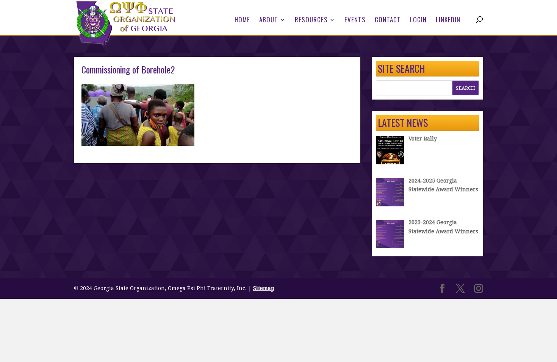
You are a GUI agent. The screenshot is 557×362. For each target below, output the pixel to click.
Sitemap (263, 288)
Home (242, 20)
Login (418, 20)
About (268, 20)
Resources (311, 20)
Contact (388, 20)
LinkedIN (448, 20)
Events (355, 20)
